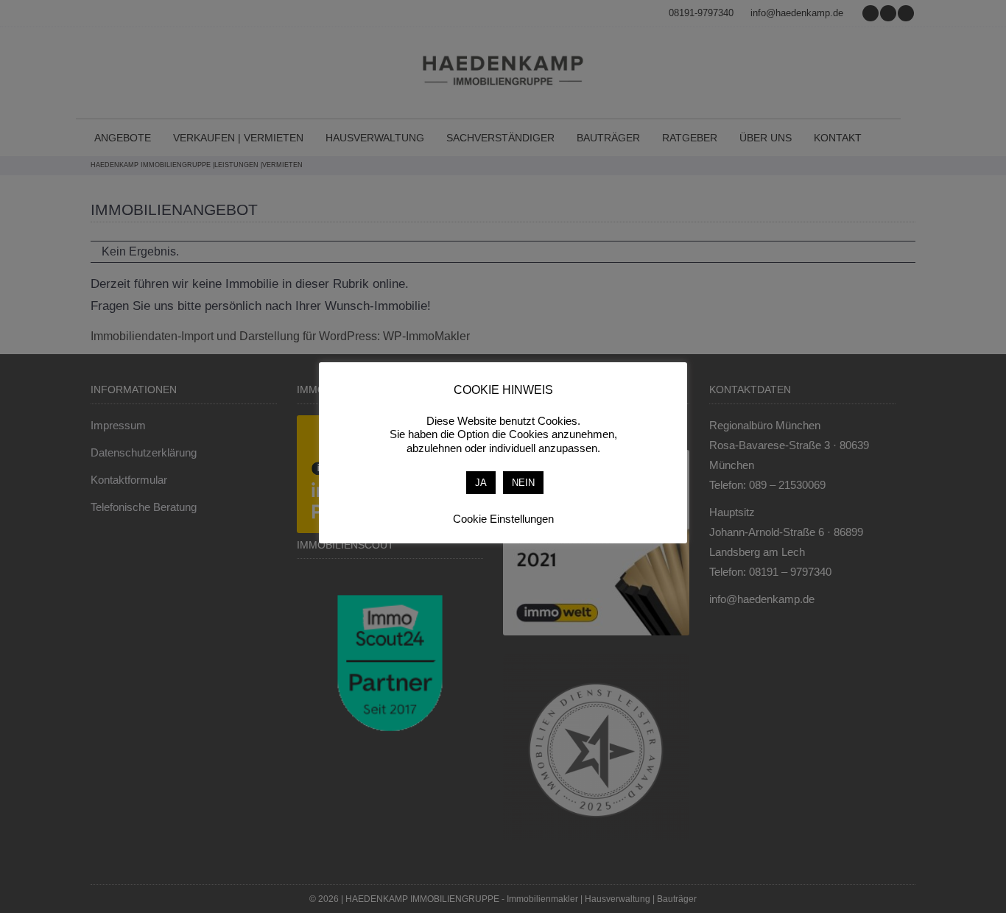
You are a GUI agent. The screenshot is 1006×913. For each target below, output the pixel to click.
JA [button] (481, 482)
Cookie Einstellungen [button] (503, 518)
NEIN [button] (523, 482)
